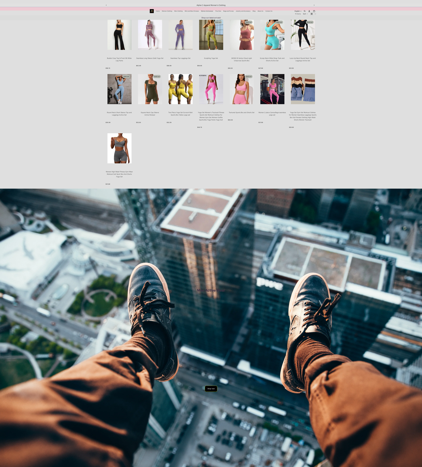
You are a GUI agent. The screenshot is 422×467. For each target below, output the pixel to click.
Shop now (211, 389)
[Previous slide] (106, 5)
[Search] (304, 11)
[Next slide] (314, 5)
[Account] (309, 11)
